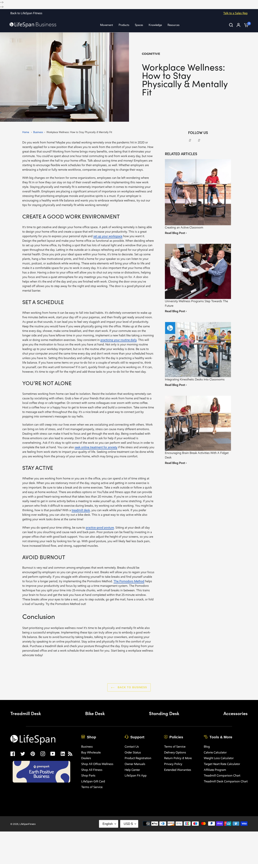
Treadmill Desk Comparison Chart (226, 781)
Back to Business (132, 687)
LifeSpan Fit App (136, 775)
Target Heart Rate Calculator (222, 764)
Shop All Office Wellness (97, 764)
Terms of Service (92, 787)
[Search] (231, 25)
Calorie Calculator (215, 752)
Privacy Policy (173, 764)
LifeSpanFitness (27, 824)
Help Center (132, 770)
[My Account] (238, 25)
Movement (106, 25)
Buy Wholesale (91, 752)
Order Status (133, 752)
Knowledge (155, 25)
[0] (245, 25)
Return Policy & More (178, 758)
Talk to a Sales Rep (235, 13)
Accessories (235, 713)
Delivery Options (175, 752)
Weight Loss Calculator (219, 758)
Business (38, 132)
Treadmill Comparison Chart (222, 775)
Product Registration (138, 758)
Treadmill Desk (25, 713)
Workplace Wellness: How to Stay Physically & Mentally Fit (79, 132)
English (108, 823)
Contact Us (132, 746)
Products (124, 25)
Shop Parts (88, 775)
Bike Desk (95, 713)
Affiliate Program (215, 770)
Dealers (86, 758)
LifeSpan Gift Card (93, 781)
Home (25, 132)
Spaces (139, 25)
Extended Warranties (177, 770)
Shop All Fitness (91, 770)
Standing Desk (164, 713)
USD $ (128, 823)
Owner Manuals (135, 764)
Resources (173, 25)
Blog (207, 746)
